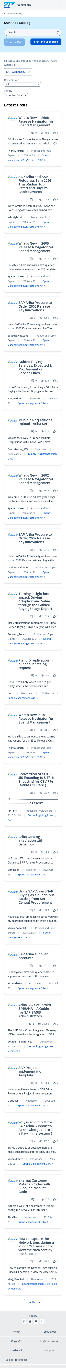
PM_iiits (12, 810)
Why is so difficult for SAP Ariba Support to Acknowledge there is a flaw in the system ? (35, 1127)
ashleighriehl (15, 217)
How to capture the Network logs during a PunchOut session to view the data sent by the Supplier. (36, 1246)
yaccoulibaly (15, 1159)
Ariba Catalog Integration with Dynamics (30, 840)
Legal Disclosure (49, 1341)
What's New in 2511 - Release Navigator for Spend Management (35, 718)
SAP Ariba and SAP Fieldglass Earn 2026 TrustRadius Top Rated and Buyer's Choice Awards (34, 184)
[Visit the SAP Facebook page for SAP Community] (24, 1321)
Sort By (8, 91)
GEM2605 (13, 1100)
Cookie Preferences (16, 1359)
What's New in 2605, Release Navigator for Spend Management (35, 247)
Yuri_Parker (14, 398)
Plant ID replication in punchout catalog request (35, 664)
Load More (33, 1302)
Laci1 (11, 693)
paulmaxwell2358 (18, 335)
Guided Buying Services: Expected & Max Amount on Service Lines (35, 367)
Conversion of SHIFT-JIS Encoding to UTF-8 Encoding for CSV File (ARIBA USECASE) (36, 779)
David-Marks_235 (18, 449)
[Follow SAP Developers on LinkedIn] (42, 1321)
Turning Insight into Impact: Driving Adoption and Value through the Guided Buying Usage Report (35, 601)
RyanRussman (16, 150)
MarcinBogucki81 (18, 928)
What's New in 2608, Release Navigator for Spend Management (35, 121)
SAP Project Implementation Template (30, 1071)
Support (49, 1350)
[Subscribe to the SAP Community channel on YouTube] (36, 1321)
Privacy (16, 1331)
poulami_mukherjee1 (20, 1041)
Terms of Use (49, 1331)
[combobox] (33, 32)
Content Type (11, 80)
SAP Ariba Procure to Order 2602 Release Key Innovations (35, 538)
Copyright (16, 1341)
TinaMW (12, 1217)
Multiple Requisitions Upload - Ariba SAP (35, 422)
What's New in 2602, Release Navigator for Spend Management (35, 479)
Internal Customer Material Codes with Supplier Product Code (34, 1186)
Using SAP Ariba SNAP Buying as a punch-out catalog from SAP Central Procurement (36, 896)
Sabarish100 (15, 983)
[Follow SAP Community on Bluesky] (30, 1321)
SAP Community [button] (15, 71)
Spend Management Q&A (32, 403)
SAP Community (14, 13)
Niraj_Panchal (16, 1279)
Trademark (16, 1350)
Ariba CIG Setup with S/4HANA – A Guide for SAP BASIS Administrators (34, 1010)
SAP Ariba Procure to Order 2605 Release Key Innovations (35, 306)
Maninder (13, 869)
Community (24, 5)
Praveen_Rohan (17, 634)
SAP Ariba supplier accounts (33, 956)
